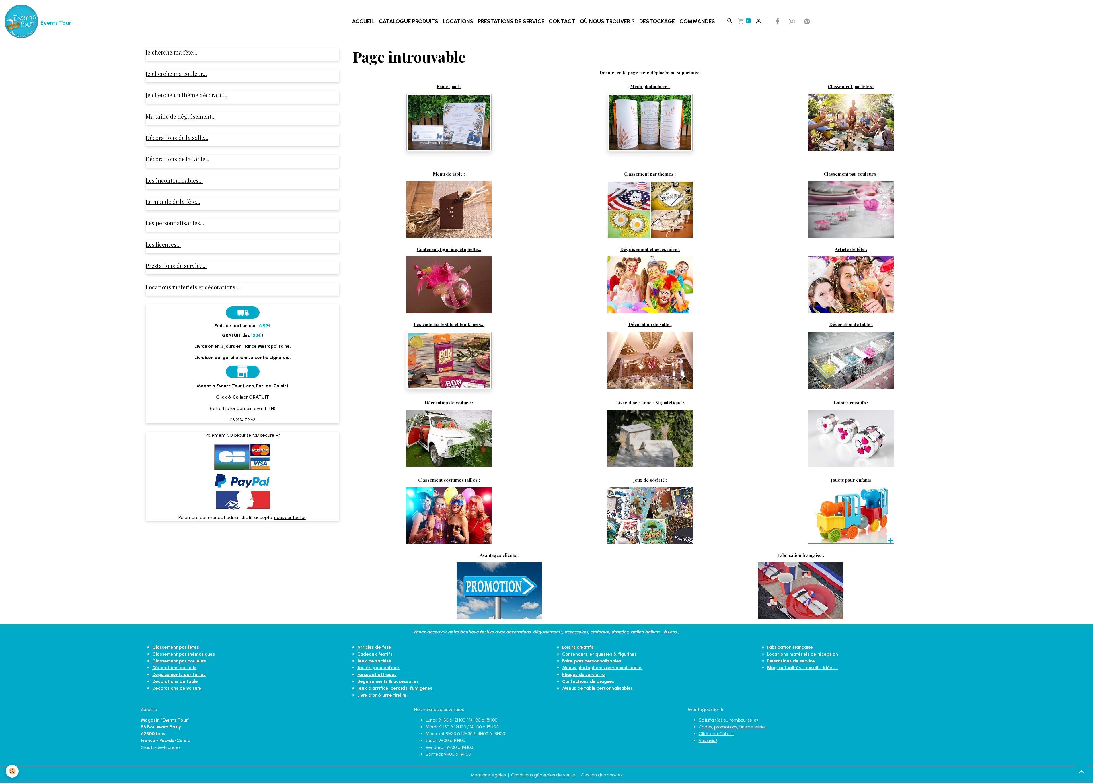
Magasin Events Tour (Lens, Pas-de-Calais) (242, 385)
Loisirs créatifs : (851, 402)
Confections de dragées (588, 681)
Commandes (697, 21)
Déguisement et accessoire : (650, 249)
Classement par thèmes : (650, 174)
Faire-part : (449, 86)
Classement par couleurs (179, 661)
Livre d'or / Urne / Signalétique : (650, 402)
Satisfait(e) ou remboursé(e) (728, 720)
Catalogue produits (408, 21)
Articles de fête (374, 647)
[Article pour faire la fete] (851, 284)
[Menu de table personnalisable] (449, 209)
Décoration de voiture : (449, 402)
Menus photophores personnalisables (602, 667)
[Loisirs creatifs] (851, 437)
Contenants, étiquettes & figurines (599, 654)
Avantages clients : (499, 555)
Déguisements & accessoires (388, 681)
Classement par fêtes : (851, 86)
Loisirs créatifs (577, 647)
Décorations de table (175, 681)
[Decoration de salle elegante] (650, 359)
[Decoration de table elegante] (851, 359)
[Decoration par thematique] (650, 209)
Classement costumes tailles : (449, 480)
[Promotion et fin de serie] (499, 590)
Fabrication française (790, 647)
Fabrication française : (800, 555)
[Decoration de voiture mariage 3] (449, 438)
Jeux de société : (650, 480)
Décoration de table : (851, 324)
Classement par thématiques (183, 654)
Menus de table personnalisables (597, 688)
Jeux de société (374, 661)
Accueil (363, 21)
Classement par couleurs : (851, 174)
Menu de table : (449, 174)
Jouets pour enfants (851, 480)
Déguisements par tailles (179, 674)
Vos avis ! (708, 740)
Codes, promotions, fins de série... (733, 727)
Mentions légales (488, 775)
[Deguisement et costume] (650, 284)
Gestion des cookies (601, 775)
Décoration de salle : (650, 324)
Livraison (203, 346)
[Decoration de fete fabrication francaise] (800, 590)
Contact (562, 21)
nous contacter (290, 517)
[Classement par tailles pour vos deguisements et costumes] (449, 515)
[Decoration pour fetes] (851, 121)
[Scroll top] (1081, 772)
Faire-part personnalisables (591, 661)
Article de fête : (851, 249)
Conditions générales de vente (543, 775)
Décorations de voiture (176, 688)
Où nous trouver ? (607, 21)
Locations (458, 21)
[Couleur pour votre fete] (851, 209)
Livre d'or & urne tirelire (381, 695)
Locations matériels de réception (802, 654)
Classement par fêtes (175, 647)
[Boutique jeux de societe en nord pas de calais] (650, 515)
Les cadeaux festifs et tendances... (449, 324)
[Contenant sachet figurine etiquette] (449, 284)
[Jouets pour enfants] (851, 515)
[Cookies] (12, 771)
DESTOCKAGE (657, 21)
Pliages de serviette (583, 674)
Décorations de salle (174, 667)
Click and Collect (716, 733)
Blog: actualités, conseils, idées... (802, 667)
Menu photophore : (650, 86)
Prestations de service (511, 21)
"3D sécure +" (266, 435)
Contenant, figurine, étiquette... (449, 249)
